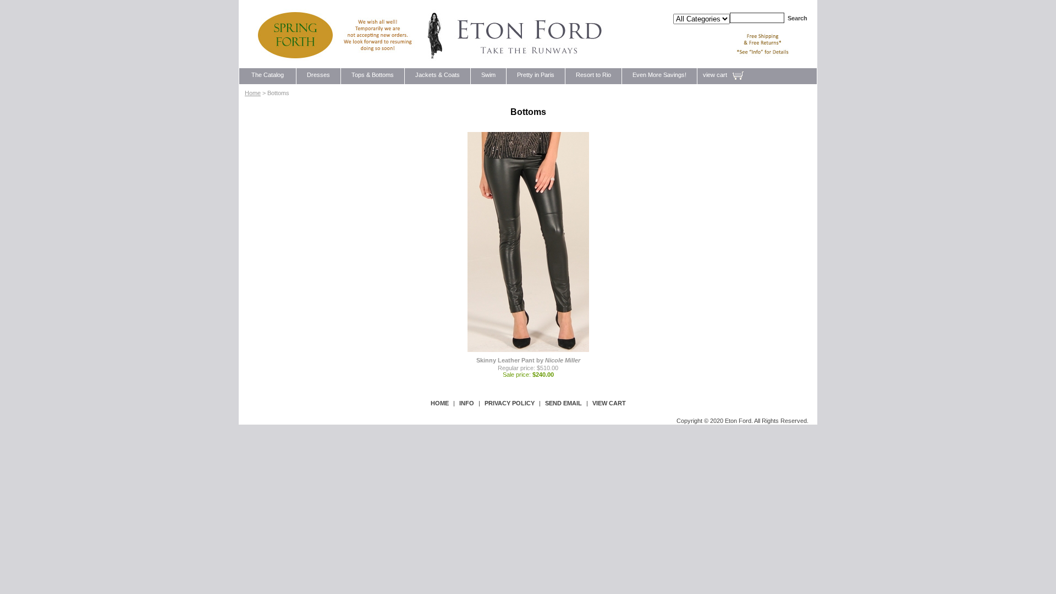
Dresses (318, 75)
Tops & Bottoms (372, 75)
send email (563, 403)
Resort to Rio (593, 75)
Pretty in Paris (535, 75)
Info (466, 403)
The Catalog (267, 75)
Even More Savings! (659, 75)
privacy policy (510, 403)
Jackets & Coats (437, 75)
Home (253, 93)
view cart (715, 75)
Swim (488, 75)
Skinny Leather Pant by (528, 360)
